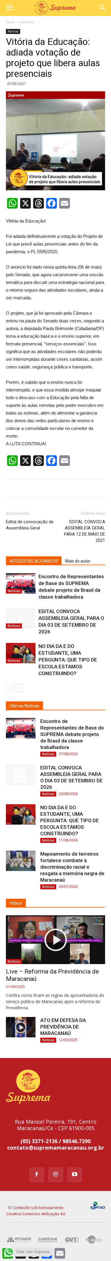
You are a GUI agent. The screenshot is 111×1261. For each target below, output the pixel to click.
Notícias (27, 22)
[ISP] (94, 1239)
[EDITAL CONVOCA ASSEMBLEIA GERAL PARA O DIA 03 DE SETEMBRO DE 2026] (21, 618)
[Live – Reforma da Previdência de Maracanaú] (55, 939)
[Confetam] (47, 1239)
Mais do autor (78, 561)
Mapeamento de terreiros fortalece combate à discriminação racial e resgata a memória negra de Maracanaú (72, 867)
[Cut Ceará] (71, 1239)
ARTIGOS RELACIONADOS (33, 561)
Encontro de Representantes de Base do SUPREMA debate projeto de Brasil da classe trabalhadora (72, 734)
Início (10, 22)
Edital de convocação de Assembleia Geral (30, 525)
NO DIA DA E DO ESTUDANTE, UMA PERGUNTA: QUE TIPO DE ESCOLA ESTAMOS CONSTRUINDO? (67, 659)
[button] (102, 8)
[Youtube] (74, 1174)
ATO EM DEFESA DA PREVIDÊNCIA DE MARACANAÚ (63, 1026)
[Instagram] (55, 1174)
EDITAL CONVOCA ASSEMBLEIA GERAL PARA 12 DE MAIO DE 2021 (84, 531)
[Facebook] (36, 1174)
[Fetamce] (19, 1239)
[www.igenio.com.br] (97, 1206)
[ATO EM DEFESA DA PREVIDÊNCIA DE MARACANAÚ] (21, 1027)
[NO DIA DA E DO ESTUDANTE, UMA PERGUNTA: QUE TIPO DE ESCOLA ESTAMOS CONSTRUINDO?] (21, 653)
